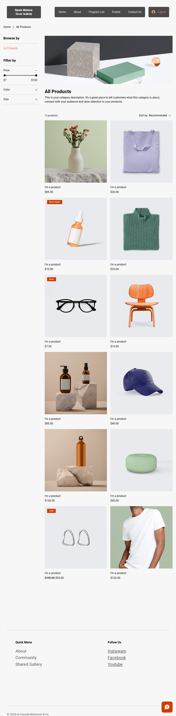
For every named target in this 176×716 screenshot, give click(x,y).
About (20, 651)
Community (26, 657)
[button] (169, 9)
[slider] (5, 75)
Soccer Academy (24, 13)
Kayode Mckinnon (24, 10)
